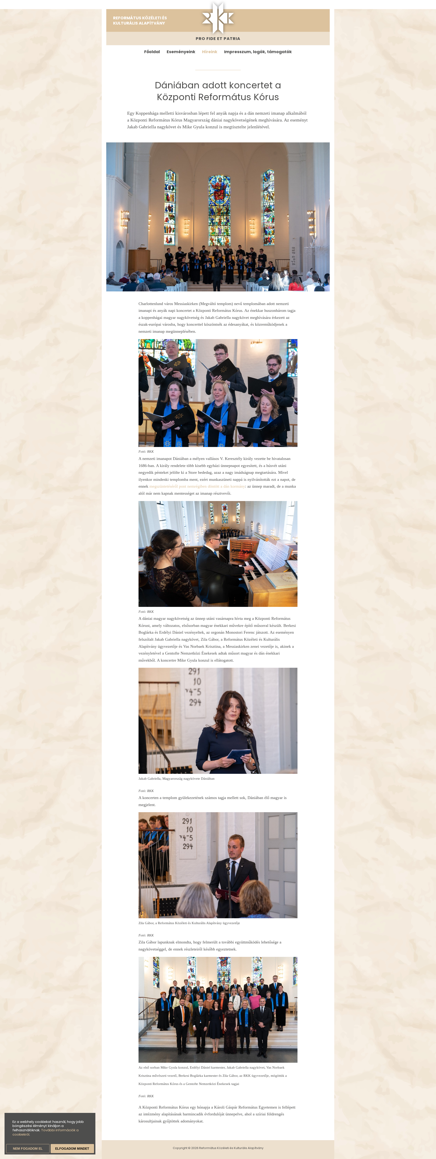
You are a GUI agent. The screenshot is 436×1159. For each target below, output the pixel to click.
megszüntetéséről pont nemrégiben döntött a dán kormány (197, 486)
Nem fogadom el (28, 1148)
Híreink (209, 52)
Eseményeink (181, 52)
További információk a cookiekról (45, 1132)
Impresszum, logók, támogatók (258, 52)
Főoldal (152, 52)
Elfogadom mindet (72, 1148)
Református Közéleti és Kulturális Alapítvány (140, 20)
